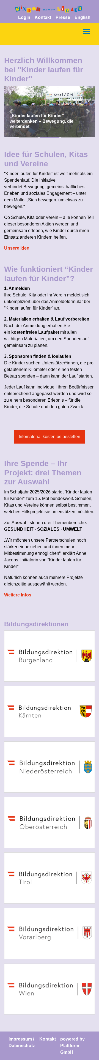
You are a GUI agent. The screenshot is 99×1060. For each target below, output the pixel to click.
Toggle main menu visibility (86, 31)
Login (24, 17)
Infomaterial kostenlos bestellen (49, 436)
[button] (11, 111)
